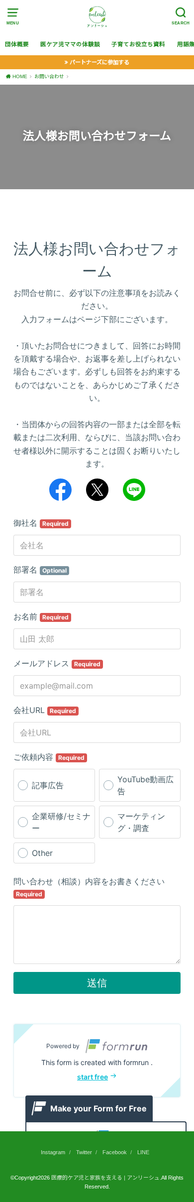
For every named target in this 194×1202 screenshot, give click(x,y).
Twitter (84, 1152)
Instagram (53, 1152)
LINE (143, 1152)
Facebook (114, 1152)
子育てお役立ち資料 (138, 44)
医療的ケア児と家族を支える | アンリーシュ (105, 1178)
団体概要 (17, 44)
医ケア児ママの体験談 (70, 44)
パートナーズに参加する (99, 62)
